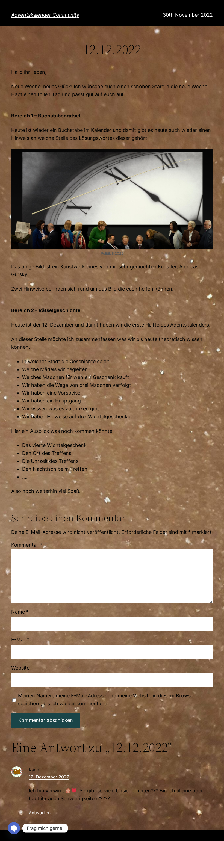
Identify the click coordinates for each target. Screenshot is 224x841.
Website (20, 668)
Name (20, 612)
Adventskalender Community (45, 15)
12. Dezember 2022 (49, 777)
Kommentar (26, 545)
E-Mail (20, 639)
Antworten (40, 812)
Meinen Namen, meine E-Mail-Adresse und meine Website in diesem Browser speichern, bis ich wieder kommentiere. (106, 699)
